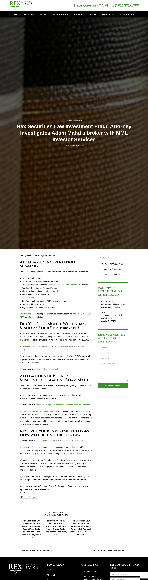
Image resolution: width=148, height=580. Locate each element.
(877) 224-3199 (116, 264)
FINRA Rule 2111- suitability (47, 369)
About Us (51, 575)
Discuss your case (28, 314)
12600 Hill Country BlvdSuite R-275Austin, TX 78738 (111, 318)
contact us (24, 450)
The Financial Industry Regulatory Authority (38, 411)
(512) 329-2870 (114, 274)
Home (49, 570)
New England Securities (66, 285)
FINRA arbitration (76, 454)
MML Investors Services (74, 120)
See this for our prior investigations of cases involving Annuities (62, 405)
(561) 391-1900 (127, 5)
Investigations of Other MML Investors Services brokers (59, 441)
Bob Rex (76, 314)
